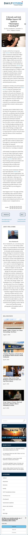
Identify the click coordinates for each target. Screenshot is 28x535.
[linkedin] (17, 207)
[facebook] (10, 207)
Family (4, 488)
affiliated (16, 171)
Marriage (5, 513)
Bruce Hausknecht (13, 241)
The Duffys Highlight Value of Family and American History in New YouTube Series (13, 464)
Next (22, 214)
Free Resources (6, 495)
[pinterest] (15, 207)
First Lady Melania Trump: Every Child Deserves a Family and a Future (12, 459)
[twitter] (12, 207)
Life (4, 509)
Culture (5, 478)
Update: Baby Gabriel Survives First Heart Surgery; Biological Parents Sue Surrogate (13, 468)
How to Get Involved (8, 506)
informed (18, 65)
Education (5, 481)
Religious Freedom (15, 30)
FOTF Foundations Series (9, 492)
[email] (19, 207)
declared (8, 52)
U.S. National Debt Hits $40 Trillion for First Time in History (14, 454)
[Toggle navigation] (25, 24)
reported (9, 159)
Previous (6, 214)
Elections (5, 485)
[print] (21, 207)
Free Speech (6, 499)
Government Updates (8, 502)
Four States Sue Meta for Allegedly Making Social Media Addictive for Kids (13, 449)
